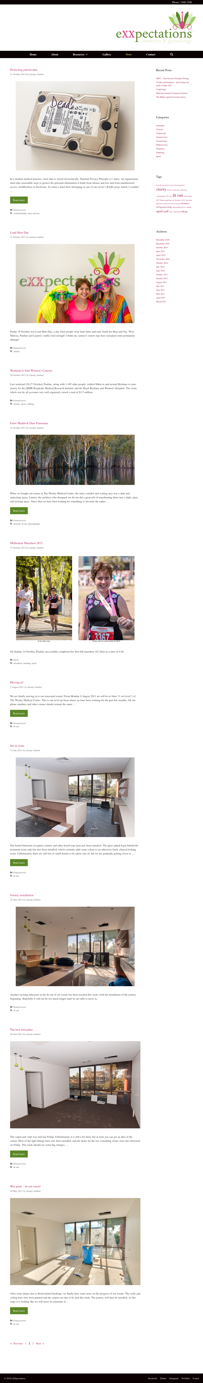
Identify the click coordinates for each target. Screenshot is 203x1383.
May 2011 (160, 293)
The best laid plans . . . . (24, 1029)
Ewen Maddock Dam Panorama (29, 423)
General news (19, 209)
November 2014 (163, 259)
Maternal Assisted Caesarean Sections (172, 93)
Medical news (162, 144)
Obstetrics (160, 148)
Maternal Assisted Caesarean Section (168, 203)
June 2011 (160, 290)
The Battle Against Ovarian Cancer (171, 97)
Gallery (107, 54)
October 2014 (162, 262)
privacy (36, 213)
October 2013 (162, 274)
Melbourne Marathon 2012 (26, 543)
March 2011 (161, 301)
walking (30, 403)
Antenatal (160, 125)
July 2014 (160, 266)
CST (167, 196)
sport (23, 403)
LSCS (183, 200)
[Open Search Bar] (172, 54)
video (171, 212)
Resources (78, 54)
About (54, 54)
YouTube (185, 1378)
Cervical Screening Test (177, 185)
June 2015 (160, 251)
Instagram (173, 1378)
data (30, 213)
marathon (17, 663)
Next (40, 1343)
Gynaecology (161, 141)
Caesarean (165, 185)
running (27, 663)
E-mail (196, 1378)
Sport (15, 659)
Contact (150, 54)
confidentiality (20, 213)
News (129, 54)
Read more (19, 200)
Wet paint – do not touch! (25, 1186)
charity (16, 351)
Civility (169, 190)
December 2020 (162, 239)
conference (183, 190)
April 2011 (160, 297)
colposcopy (175, 190)
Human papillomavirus (167, 200)
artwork (16, 523)
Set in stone (17, 746)
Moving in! (17, 682)
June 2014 (160, 270)
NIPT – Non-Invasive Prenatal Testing (172, 78)
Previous (16, 1343)
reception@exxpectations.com (24, 1365)
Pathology (160, 152)
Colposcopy (161, 89)
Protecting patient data (23, 70)
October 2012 (162, 278)
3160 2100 (186, 2)
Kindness (178, 200)
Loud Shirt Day (19, 232)
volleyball (176, 212)
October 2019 (162, 247)
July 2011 (160, 286)
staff (166, 211)
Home (33, 54)
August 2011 (161, 282)
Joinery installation (21, 895)
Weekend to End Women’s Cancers (31, 370)
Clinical (159, 129)
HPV (157, 200)
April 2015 (160, 255)
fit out (24, 523)
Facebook (152, 1378)
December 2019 (162, 243)
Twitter (163, 1378)
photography (34, 523)
